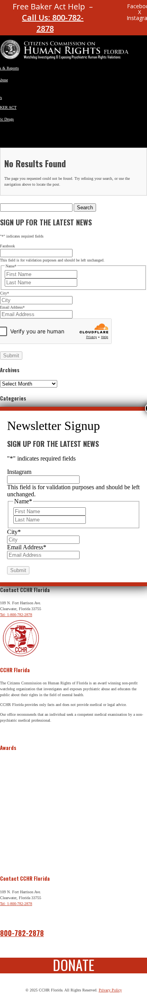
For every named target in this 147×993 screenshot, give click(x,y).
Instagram (19, 471)
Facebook (7, 246)
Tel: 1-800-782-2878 (16, 615)
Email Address (12, 307)
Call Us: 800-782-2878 (52, 23)
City (4, 293)
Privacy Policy (110, 990)
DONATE (73, 964)
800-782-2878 (22, 933)
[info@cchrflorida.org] (105, 9)
